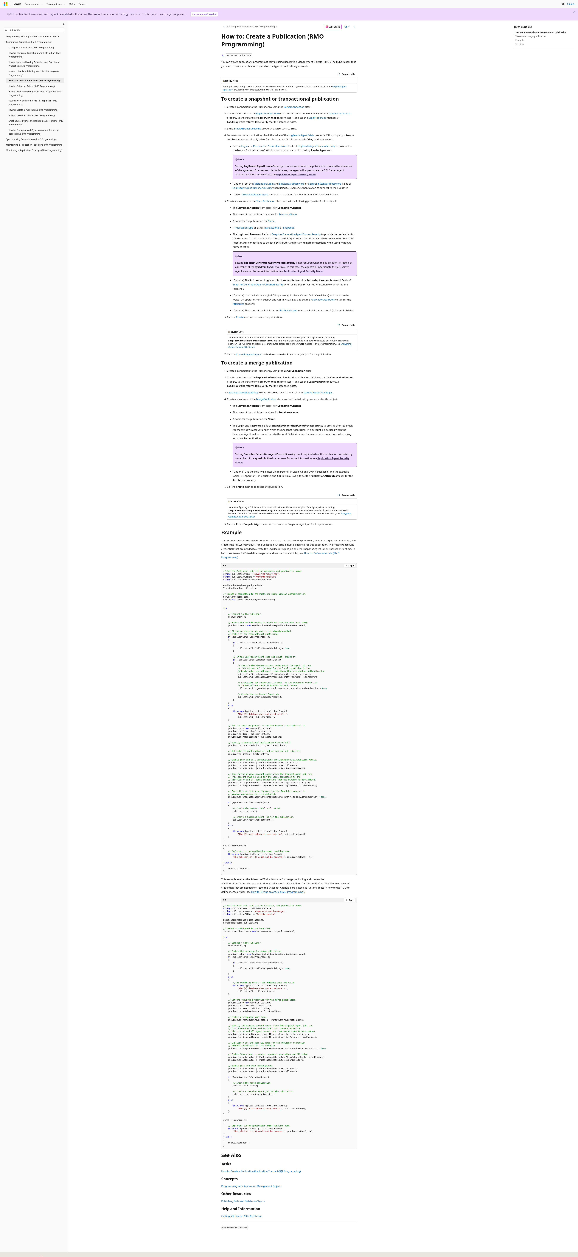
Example (519, 40)
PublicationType (244, 227)
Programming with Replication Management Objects (251, 1186)
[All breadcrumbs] (224, 26)
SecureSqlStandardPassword (324, 183)
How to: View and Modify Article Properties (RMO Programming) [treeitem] (32, 102)
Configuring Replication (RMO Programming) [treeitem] (31, 47)
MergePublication (266, 399)
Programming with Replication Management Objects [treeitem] (32, 36)
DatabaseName (288, 214)
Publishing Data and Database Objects (243, 1201)
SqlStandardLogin (263, 183)
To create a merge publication (530, 36)
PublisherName (288, 310)
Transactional (271, 227)
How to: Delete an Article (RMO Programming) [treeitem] (31, 115)
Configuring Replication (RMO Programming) (252, 26)
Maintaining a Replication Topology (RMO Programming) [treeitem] (34, 144)
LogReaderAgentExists (301, 135)
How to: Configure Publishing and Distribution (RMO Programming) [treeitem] (34, 54)
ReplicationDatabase (268, 113)
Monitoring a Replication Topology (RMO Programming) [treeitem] (34, 150)
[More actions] (354, 26)
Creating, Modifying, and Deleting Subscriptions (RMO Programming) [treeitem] (36, 122)
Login (244, 146)
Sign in (570, 3)
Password (258, 146)
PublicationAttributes (323, 299)
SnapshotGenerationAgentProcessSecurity (296, 234)
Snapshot (288, 227)
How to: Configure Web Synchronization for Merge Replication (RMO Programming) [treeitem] (33, 132)
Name (271, 221)
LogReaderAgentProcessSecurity (316, 146)
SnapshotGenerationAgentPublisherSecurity (258, 284)
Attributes (238, 303)
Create (240, 317)
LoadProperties (317, 117)
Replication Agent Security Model (296, 174)
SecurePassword (277, 146)
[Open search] (563, 4)
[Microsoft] (6, 4)
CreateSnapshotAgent (248, 354)
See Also (519, 44)
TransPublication (265, 201)
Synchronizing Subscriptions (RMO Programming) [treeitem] (31, 139)
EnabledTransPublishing (247, 128)
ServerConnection (294, 107)
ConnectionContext (339, 113)
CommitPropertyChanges (318, 392)
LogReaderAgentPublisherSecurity (252, 188)
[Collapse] (63, 24)
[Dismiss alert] (574, 11)
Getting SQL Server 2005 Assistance (241, 1216)
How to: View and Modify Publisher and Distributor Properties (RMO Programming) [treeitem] (34, 64)
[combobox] (34, 30)
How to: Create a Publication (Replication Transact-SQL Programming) (261, 1171)
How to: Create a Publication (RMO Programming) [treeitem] (34, 80)
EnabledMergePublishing (243, 392)
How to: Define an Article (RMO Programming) (277, 892)
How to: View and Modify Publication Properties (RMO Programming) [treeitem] (35, 93)
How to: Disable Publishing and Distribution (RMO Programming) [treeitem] (33, 73)
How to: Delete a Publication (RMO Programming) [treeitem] (33, 109)
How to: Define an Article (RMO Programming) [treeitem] (31, 86)
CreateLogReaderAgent (255, 194)
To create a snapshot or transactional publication (540, 32)
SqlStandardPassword (292, 183)
